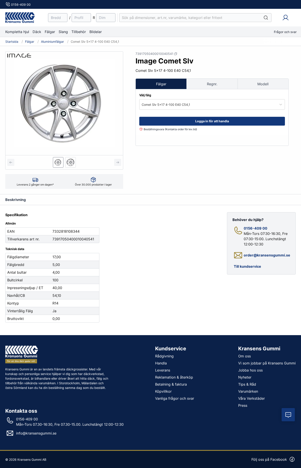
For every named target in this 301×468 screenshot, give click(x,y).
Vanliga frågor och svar (174, 398)
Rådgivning (164, 356)
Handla (161, 363)
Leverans (162, 370)
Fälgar (50, 32)
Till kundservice (247, 266)
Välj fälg (145, 95)
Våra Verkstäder (251, 398)
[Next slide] (117, 162)
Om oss (244, 356)
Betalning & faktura (171, 384)
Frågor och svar (285, 32)
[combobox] (142, 104)
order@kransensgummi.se (267, 255)
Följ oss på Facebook (269, 459)
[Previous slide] (10, 162)
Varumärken (248, 391)
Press (242, 405)
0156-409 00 (21, 4)
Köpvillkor (163, 391)
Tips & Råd (247, 384)
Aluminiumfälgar (52, 41)
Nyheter (244, 377)
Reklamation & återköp (174, 377)
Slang (63, 32)
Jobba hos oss (250, 370)
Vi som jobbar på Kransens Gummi (267, 363)
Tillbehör (78, 32)
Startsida (11, 41)
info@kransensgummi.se (36, 433)
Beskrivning (15, 199)
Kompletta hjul (17, 32)
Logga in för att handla (212, 121)
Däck (37, 32)
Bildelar (95, 32)
